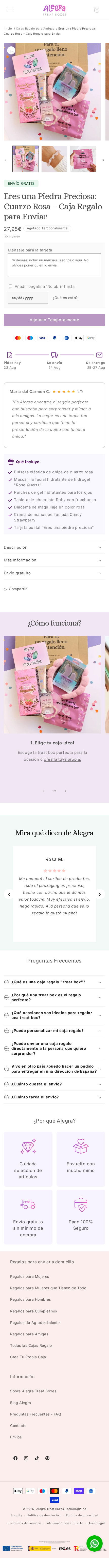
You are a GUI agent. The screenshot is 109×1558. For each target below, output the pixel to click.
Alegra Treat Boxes (50, 1509)
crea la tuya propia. (62, 759)
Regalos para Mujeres (29, 1276)
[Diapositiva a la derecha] (103, 160)
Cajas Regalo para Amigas (35, 28)
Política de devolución (44, 1515)
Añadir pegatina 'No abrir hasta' (44, 286)
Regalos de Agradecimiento (35, 1322)
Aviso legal (96, 1523)
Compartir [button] (18, 589)
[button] (10, 10)
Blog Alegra (20, 1402)
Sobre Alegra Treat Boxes (33, 1391)
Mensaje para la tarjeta (30, 250)
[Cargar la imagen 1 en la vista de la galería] (25, 159)
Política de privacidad (82, 1515)
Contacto (18, 1425)
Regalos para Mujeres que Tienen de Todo (48, 1288)
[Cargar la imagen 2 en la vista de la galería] (54, 159)
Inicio (8, 28)
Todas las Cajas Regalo (31, 1345)
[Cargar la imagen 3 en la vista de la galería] (83, 159)
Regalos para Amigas (29, 1334)
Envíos (16, 1437)
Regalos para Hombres (30, 1299)
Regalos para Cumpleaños (33, 1311)
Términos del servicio (25, 1523)
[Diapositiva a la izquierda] (5, 160)
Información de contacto (64, 1523)
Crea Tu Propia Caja (28, 1357)
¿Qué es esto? (65, 297)
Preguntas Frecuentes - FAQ (35, 1414)
